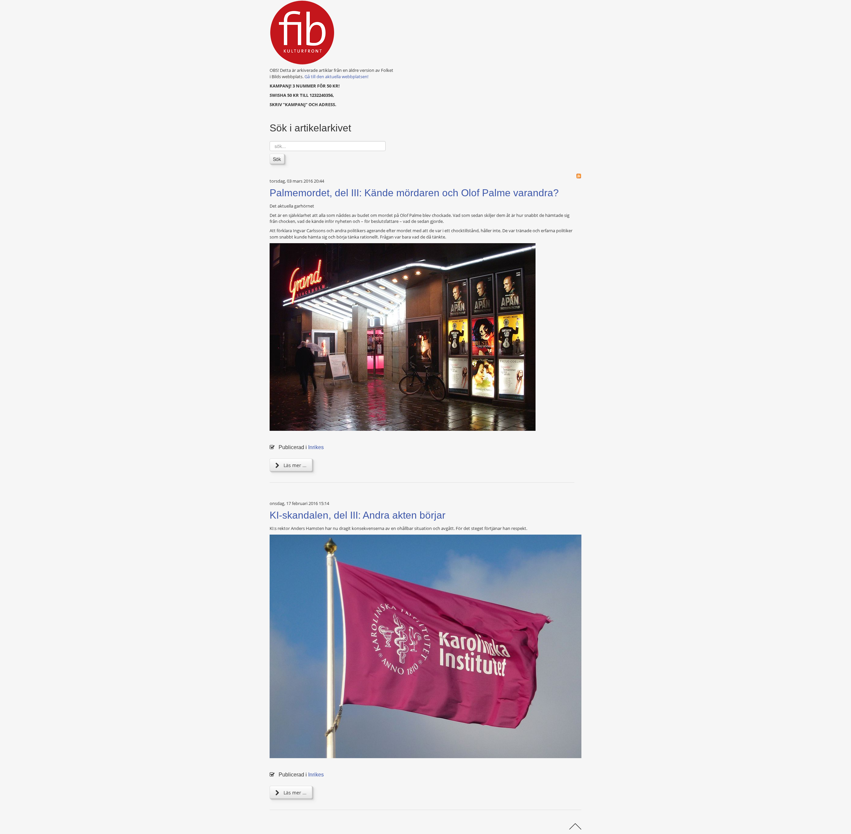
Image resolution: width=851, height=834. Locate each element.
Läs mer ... (294, 465)
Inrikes (316, 447)
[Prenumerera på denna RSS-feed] (578, 176)
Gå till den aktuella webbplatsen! (336, 77)
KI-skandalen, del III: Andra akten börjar (357, 515)
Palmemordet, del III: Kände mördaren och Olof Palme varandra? (414, 192)
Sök (277, 159)
